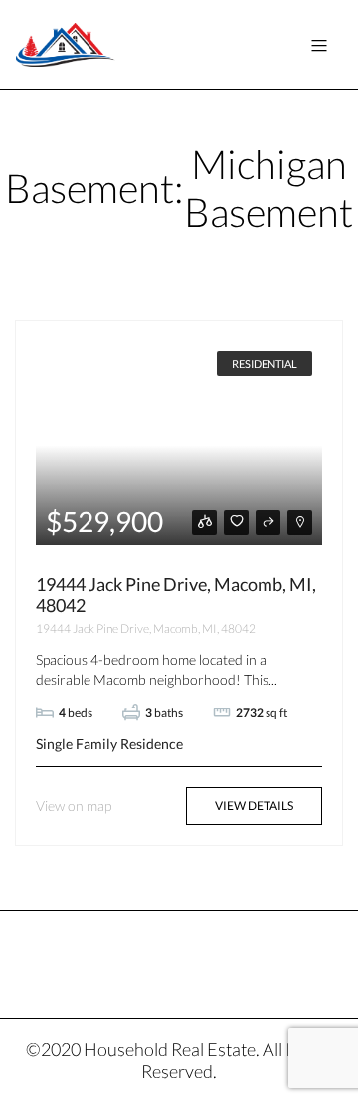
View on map (73, 805)
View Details (254, 805)
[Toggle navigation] (319, 45)
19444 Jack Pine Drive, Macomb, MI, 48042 (176, 595)
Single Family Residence (109, 743)
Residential (264, 363)
